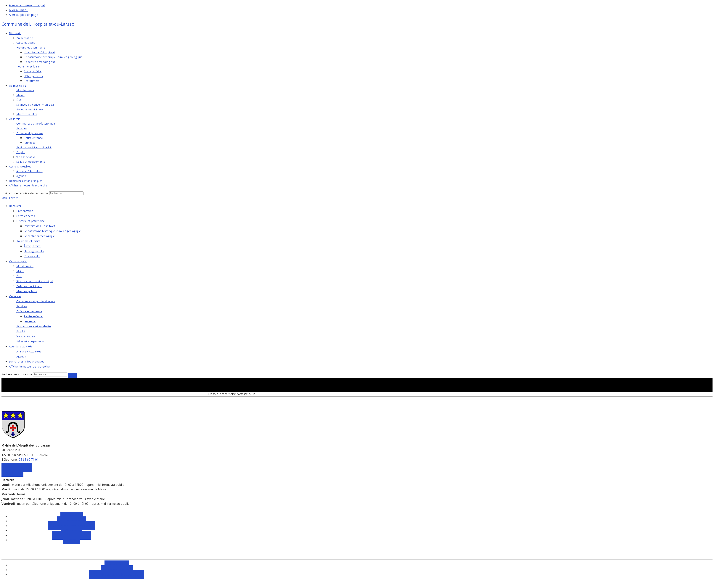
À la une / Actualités (28, 351)
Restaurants (32, 256)
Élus (19, 276)
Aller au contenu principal (27, 5)
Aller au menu (18, 10)
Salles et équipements (30, 341)
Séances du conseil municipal (34, 281)
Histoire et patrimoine (30, 221)
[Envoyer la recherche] (72, 375)
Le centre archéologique (39, 236)
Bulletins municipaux (29, 286)
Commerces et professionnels (35, 301)
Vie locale (15, 296)
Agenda (21, 356)
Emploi (20, 331)
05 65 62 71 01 (28, 459)
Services (21, 306)
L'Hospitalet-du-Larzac (37, 24)
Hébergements (34, 251)
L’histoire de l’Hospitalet (39, 226)
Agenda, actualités (20, 346)
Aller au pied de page (23, 15)
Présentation (24, 211)
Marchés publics (26, 291)
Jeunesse (30, 321)
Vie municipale (18, 261)
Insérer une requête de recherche (24, 193)
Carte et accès (25, 216)
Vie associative (25, 336)
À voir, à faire (32, 246)
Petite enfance (33, 316)
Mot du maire (24, 266)
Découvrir (15, 206)
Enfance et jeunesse (29, 311)
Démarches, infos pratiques (26, 361)
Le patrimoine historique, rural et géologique (52, 231)
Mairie (20, 271)
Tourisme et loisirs (28, 241)
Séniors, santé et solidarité (33, 326)
